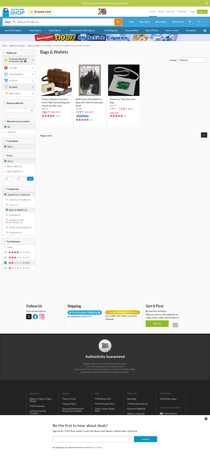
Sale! (131, 22)
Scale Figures (55, 30)
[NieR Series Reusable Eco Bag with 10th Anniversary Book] (89, 80)
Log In (193, 11)
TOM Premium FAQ (105, 403)
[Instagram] (41, 316)
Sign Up (202, 12)
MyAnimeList (170, 413)
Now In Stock (172, 30)
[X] (29, 316)
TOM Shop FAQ (103, 398)
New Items (145, 22)
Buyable (13, 87)
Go (30, 179)
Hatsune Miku (131, 30)
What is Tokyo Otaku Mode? (41, 399)
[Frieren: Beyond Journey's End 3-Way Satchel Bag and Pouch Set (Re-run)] (56, 80)
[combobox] (65, 22)
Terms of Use (69, 398)
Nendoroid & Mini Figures (83, 30)
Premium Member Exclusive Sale (18, 60)
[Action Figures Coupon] (105, 37)
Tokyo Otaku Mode (102, 11)
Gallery (170, 11)
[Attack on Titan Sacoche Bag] (123, 80)
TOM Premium (37, 406)
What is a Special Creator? (135, 414)
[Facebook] (35, 316)
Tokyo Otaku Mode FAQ (105, 409)
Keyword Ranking (136, 408)
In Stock (13, 80)
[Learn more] (24, 61)
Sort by (173, 60)
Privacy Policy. (96, 447)
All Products (178, 22)
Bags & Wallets (54, 52)
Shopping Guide (42, 11)
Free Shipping (111, 30)
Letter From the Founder (38, 412)
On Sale (13, 67)
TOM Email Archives (137, 403)
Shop (153, 11)
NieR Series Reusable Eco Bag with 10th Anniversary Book (89, 102)
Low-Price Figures (13, 30)
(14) (58, 116)
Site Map (131, 398)
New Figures (35, 30)
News (161, 11)
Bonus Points (152, 30)
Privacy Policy (69, 403)
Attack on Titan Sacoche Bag (122, 101)
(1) (91, 120)
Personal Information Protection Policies (73, 409)
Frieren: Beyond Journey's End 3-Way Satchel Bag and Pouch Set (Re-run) (56, 102)
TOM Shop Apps (168, 398)
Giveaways (191, 30)
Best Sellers (161, 22)
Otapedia (181, 11)
